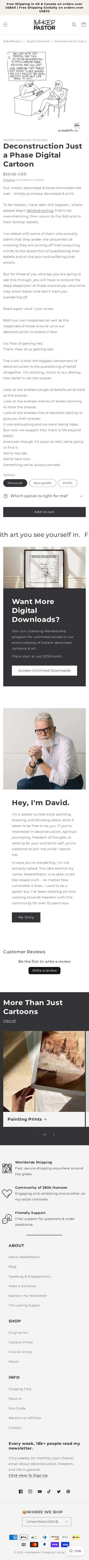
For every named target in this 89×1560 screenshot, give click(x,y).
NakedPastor (12, 41)
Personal (15, 483)
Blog (12, 1267)
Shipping (9, 179)
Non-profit (43, 483)
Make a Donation (22, 1286)
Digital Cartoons (39, 41)
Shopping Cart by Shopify (58, 1552)
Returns (15, 1399)
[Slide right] (54, 1134)
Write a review (44, 970)
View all (9, 1021)
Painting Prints (25, 1119)
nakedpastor (33, 1552)
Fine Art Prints (21, 1352)
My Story (26, 917)
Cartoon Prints (21, 1342)
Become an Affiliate (25, 1418)
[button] (5, 24)
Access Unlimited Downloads (44, 670)
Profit (68, 483)
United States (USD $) (42, 1521)
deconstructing (40, 210)
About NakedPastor (24, 1257)
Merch (14, 1362)
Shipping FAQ (20, 1389)
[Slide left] (35, 1134)
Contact (15, 1428)
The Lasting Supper (24, 1305)
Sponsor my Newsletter (28, 1296)
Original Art (18, 1333)
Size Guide (17, 1408)
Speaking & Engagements (30, 1276)
